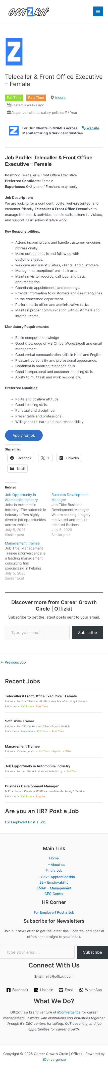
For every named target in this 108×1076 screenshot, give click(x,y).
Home (54, 858)
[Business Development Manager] (74, 514)
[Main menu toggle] (98, 11)
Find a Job (54, 870)
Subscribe (87, 632)
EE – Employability (54, 882)
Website (92, 128)
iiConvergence (69, 1012)
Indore (60, 98)
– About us (56, 865)
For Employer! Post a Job (25, 822)
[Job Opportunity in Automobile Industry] (28, 514)
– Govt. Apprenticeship (56, 877)
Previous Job (13, 662)
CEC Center (54, 894)
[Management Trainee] (28, 561)
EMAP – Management (54, 888)
